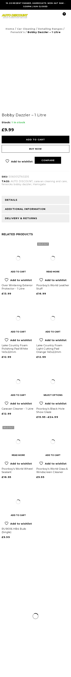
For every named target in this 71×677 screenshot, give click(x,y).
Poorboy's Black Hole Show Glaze (50, 410)
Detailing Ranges (50, 28)
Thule (50, 600)
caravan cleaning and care (50, 181)
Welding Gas (35, 604)
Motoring (8, 600)
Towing (18, 604)
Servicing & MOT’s (31, 600)
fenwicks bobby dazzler (17, 184)
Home (10, 28)
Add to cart (35, 139)
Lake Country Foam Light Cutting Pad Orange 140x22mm (49, 349)
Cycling (62, 600)
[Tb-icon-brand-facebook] (35, 658)
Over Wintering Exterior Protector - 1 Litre (17, 287)
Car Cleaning (26, 28)
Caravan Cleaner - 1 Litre (17, 408)
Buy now (35, 148)
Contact (52, 604)
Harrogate (39, 184)
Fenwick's (18, 32)
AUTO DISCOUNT (22, 181)
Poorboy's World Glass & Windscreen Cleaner (52, 470)
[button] (18, 272)
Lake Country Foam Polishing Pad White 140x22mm (15, 349)
